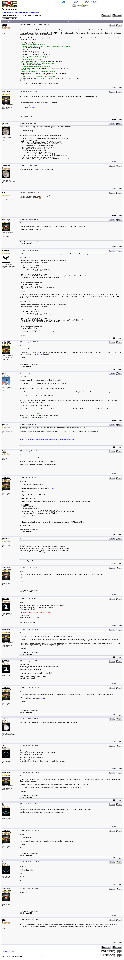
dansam (4, 192)
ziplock (4, 25)
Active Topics (69, 1)
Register (78, 5)
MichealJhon (6, 719)
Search (90, 1)
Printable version (9, 951)
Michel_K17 (6, 91)
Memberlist (80, 1)
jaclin (3, 920)
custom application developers (30, 440)
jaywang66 (5, 250)
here (33, 106)
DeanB (4, 373)
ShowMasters (6, 123)
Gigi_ (3, 746)
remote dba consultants (66, 440)
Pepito (4, 451)
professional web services (49, 440)
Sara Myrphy (6, 538)
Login (86, 5)
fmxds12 (5, 424)
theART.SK (5, 599)
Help (97, 1)
